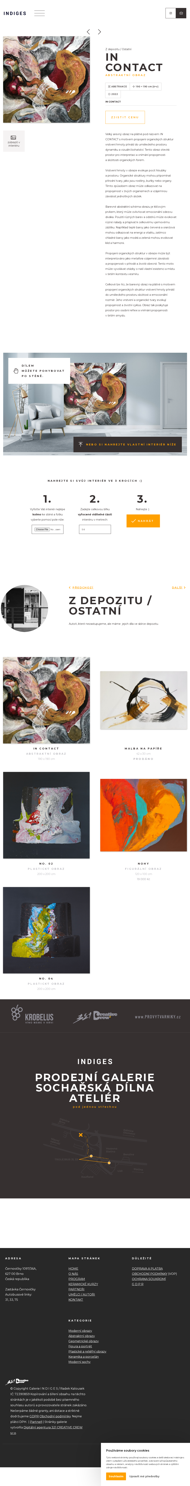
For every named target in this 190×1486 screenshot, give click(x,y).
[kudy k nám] (95, 1180)
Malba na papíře (143, 748)
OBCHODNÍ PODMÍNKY (149, 1274)
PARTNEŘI (76, 1289)
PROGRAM (76, 1279)
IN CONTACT (46, 748)
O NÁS (73, 1274)
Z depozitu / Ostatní (118, 49)
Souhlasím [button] (116, 1476)
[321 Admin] (15, 13)
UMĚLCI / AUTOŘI (81, 1294)
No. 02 (46, 863)
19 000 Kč (143, 879)
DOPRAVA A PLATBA (147, 1268)
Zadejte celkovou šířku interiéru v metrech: (95, 514)
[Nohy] (143, 815)
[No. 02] (46, 815)
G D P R (137, 1284)
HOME (73, 1268)
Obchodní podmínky (55, 1416)
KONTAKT (75, 1299)
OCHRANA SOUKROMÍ (149, 1279)
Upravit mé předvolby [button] (144, 1476)
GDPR (34, 1416)
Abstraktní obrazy (81, 1336)
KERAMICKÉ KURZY (83, 1284)
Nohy (143, 863)
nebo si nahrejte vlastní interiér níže (131, 444)
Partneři (36, 1422)
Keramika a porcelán (83, 1356)
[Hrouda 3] (90, 32)
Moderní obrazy (80, 1331)
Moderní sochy (79, 1362)
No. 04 (46, 978)
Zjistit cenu (125, 117)
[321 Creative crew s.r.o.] (16, 1382)
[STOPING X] (99, 32)
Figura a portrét (80, 1346)
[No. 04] (46, 930)
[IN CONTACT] (46, 79)
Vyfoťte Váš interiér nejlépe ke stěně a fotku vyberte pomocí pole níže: (47, 514)
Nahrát (146, 521)
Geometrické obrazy (83, 1341)
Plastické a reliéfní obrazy (87, 1351)
